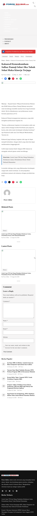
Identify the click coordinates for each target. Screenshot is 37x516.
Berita (7, 60)
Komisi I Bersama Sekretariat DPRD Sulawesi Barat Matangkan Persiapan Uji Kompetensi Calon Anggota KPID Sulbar (18, 512)
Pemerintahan (29, 56)
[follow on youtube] (10, 491)
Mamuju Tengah (10, 19)
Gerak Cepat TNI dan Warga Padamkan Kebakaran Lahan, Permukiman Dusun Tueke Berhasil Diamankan (18, 160)
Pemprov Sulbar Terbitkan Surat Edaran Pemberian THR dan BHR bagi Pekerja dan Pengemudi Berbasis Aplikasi (20, 386)
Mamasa (7, 31)
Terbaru (7, 15)
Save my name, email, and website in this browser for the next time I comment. (17, 347)
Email (5, 329)
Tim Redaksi (8, 39)
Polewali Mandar (11, 29)
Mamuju (7, 17)
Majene (7, 26)
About (6, 43)
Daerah (11, 56)
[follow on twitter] (13, 491)
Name (5, 320)
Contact (7, 41)
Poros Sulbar (8, 200)
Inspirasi (7, 24)
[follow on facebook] (3, 491)
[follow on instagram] (6, 491)
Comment (6, 301)
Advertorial (4, 56)
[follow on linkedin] (17, 491)
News (22, 56)
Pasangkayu (9, 22)
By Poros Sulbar (6, 74)
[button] (33, 2)
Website (5, 337)
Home (6, 13)
